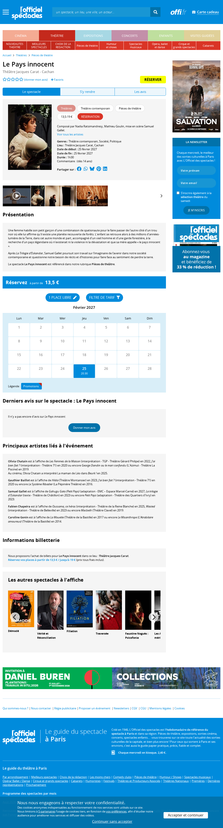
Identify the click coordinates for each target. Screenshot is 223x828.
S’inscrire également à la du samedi (196, 197)
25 (84, 368)
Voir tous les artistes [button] (70, 134)
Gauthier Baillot (19, 480)
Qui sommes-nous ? (15, 708)
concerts (130, 36)
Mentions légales (160, 708)
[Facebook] (79, 169)
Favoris (58, 80)
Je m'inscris (196, 210)
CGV (134, 708)
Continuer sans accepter (112, 821)
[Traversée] (109, 610)
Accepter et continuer (186, 815)
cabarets (208, 46)
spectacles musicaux (135, 45)
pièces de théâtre (87, 46)
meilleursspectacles (39, 45)
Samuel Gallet (17, 491)
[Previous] (15, 617)
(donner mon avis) (36, 80)
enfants (166, 36)
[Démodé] (21, 609)
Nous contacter (41, 708)
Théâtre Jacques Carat (79, 145)
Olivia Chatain (17, 461)
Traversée (102, 633)
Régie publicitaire (65, 708)
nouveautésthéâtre (14, 45)
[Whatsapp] (85, 169)
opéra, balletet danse (160, 45)
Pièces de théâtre (103, 264)
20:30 (84, 373)
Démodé (13, 631)
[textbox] (101, 12)
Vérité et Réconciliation (46, 636)
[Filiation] (80, 609)
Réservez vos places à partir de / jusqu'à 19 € (42, 560)
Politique (115, 141)
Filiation (72, 631)
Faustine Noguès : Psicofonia (136, 636)
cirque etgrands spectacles (184, 45)
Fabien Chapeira (19, 506)
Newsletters (121, 708)
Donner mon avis (84, 428)
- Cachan (28, 71)
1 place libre (60, 297)
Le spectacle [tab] (31, 91)
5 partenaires (46, 811)
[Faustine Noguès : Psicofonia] (138, 610)
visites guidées (202, 36)
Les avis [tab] (140, 91)
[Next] (161, 195)
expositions (93, 36)
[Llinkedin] (105, 169)
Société (103, 141)
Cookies (179, 708)
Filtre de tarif (102, 297)
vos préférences (116, 811)
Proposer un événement (94, 708)
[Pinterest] (99, 169)
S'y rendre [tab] (87, 91)
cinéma (21, 36)
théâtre (57, 36)
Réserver (153, 79)
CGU (143, 708)
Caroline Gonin (18, 517)
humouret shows (111, 45)
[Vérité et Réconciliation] (50, 610)
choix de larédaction (63, 45)
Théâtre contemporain (83, 141)
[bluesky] (92, 169)
